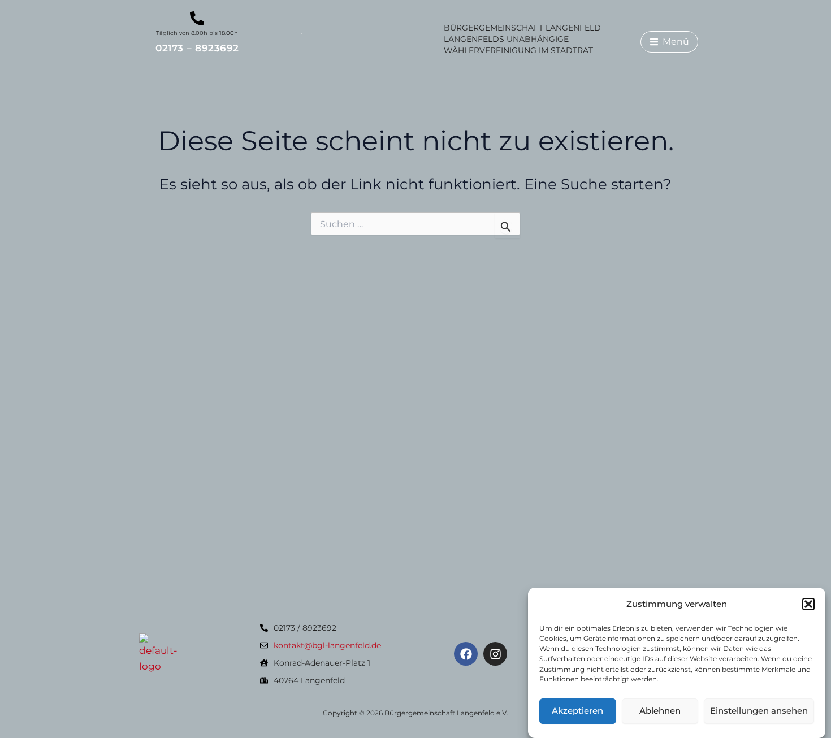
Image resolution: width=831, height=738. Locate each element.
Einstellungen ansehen (759, 711)
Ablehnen (660, 711)
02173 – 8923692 (197, 48)
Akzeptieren (577, 711)
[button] (808, 604)
